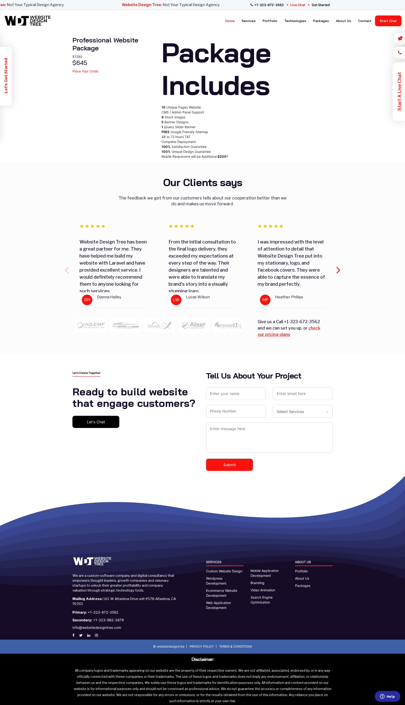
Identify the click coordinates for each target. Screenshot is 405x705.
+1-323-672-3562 (269, 5)
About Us (343, 21)
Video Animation (263, 590)
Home (230, 21)
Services (248, 21)
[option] (113, 267)
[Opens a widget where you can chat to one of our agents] (387, 697)
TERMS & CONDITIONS (235, 646)
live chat (297, 5)
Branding (257, 583)
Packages (321, 21)
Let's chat (96, 422)
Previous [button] (66, 267)
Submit (229, 464)
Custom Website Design (224, 571)
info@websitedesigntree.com (96, 627)
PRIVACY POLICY (202, 646)
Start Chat (388, 21)
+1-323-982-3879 (98, 620)
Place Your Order (85, 71)
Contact (364, 21)
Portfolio (269, 21)
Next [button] (338, 267)
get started (321, 5)
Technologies (295, 21)
